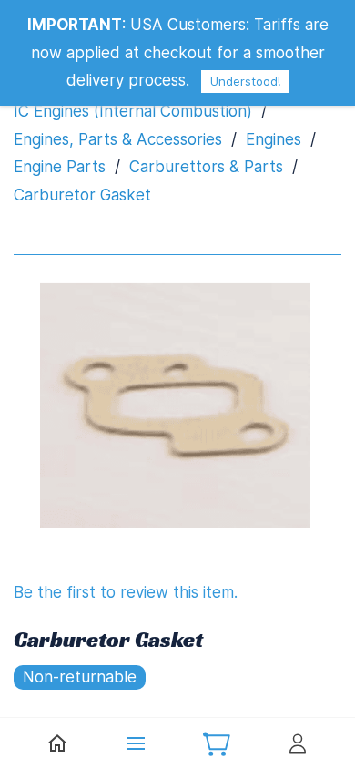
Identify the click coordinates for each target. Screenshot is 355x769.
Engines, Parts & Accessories (118, 139)
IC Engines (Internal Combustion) (133, 111)
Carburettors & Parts (206, 167)
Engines (273, 139)
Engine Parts (60, 167)
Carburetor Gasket (82, 195)
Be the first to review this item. (126, 592)
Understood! (245, 81)
